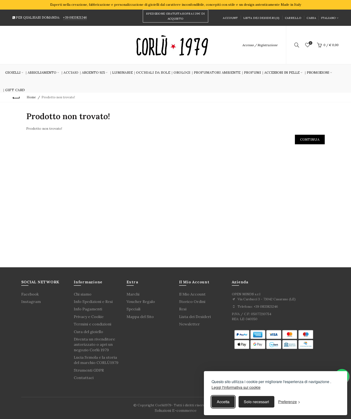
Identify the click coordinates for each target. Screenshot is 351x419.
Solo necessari (256, 401)
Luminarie (122, 72)
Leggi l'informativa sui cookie (236, 387)
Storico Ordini (192, 301)
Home (31, 97)
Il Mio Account (192, 294)
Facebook (30, 294)
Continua (309, 139)
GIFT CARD (15, 90)
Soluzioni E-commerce (176, 410)
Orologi (182, 72)
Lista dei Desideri (195, 316)
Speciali (133, 309)
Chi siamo (82, 294)
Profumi (252, 72)
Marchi (133, 294)
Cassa (311, 18)
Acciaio (71, 72)
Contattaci (84, 377)
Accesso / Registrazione (259, 45)
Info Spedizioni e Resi (93, 301)
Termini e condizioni (92, 324)
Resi (182, 309)
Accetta (223, 401)
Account (230, 18)
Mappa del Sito (140, 316)
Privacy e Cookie (89, 316)
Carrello (293, 18)
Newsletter (189, 324)
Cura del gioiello (88, 331)
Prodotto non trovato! (58, 97)
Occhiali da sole (153, 72)
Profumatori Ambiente (217, 72)
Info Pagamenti (88, 309)
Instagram (31, 301)
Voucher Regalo (141, 301)
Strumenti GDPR (89, 370)
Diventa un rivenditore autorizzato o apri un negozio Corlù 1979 (94, 344)
